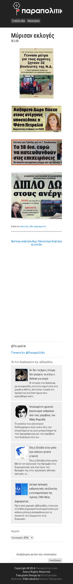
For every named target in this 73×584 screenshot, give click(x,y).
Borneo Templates (50, 578)
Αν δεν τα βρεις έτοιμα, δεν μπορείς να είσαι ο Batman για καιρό (42, 374)
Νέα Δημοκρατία (38, 226)
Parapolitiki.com (47, 568)
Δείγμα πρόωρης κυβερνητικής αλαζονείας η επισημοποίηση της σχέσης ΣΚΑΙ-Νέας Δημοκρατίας (36, 493)
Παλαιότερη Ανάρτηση (50, 241)
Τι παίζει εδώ (18, 20)
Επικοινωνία (33, 20)
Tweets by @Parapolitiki (28, 352)
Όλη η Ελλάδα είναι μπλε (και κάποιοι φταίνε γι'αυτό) (43, 452)
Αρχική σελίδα (36, 243)
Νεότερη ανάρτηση (21, 241)
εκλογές (24, 226)
